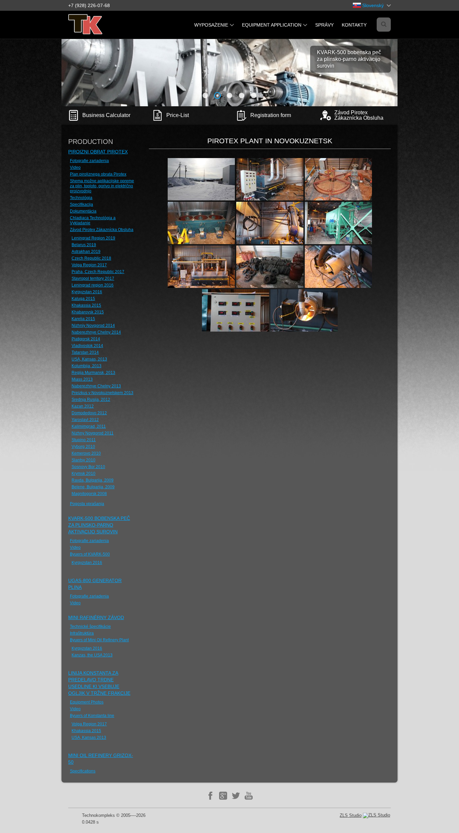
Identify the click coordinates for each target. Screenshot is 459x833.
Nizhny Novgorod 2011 (93, 433)
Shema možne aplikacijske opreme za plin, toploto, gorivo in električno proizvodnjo (102, 186)
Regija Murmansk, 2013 (93, 372)
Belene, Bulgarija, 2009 (93, 487)
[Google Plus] (223, 795)
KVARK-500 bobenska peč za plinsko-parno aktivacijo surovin (99, 525)
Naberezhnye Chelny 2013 (96, 386)
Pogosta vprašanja (87, 503)
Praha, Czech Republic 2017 (98, 271)
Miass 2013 (82, 379)
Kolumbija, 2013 (86, 366)
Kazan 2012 (83, 406)
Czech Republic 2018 (91, 258)
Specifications (82, 771)
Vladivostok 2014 (87, 345)
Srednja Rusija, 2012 (91, 399)
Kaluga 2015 (83, 298)
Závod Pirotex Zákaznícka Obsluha (101, 229)
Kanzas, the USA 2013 (92, 655)
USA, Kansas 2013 (89, 737)
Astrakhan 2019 (86, 251)
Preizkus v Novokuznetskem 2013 (102, 392)
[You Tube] (248, 795)
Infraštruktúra (82, 633)
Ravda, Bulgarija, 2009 (93, 480)
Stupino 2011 (84, 440)
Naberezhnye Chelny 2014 (96, 332)
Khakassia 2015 (86, 305)
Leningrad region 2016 (93, 285)
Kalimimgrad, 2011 (89, 426)
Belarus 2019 (84, 244)
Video (75, 167)
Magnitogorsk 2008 (89, 493)
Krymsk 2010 (83, 473)
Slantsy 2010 (83, 460)
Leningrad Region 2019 (93, 238)
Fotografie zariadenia (89, 160)
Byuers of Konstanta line (92, 715)
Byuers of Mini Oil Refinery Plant (99, 640)
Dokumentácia (83, 211)
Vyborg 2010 (83, 446)
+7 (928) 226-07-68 (89, 5)
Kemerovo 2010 (86, 453)
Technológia (81, 197)
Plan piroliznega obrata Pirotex (98, 174)
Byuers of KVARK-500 (90, 554)
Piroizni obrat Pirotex (98, 151)
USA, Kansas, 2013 (89, 359)
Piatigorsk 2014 (86, 339)
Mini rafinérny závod (96, 617)
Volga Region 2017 (89, 265)
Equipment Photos (86, 702)
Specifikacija (81, 204)
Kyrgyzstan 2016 (87, 292)
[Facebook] (210, 795)
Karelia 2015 (83, 318)
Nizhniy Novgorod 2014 (93, 325)
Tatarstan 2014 (85, 352)
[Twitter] (236, 795)
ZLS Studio (351, 815)
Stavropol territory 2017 (93, 278)
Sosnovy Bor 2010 (88, 466)
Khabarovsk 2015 (88, 312)
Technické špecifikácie (90, 626)
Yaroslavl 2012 (85, 419)
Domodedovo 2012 (89, 413)
